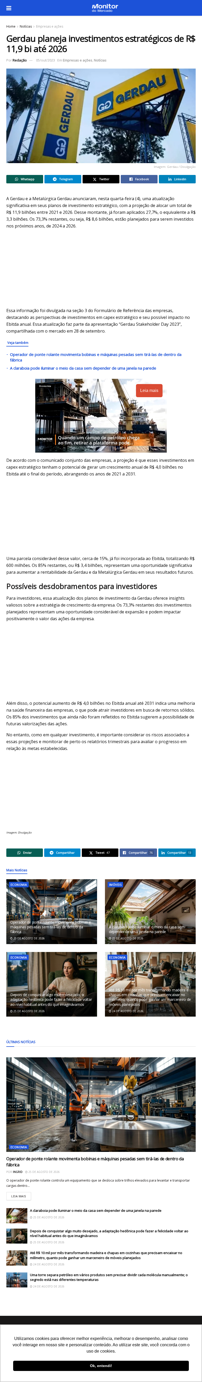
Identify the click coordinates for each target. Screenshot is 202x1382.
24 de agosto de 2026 (127, 1011)
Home (11, 26)
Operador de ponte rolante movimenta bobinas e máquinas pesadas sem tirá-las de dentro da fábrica (50, 927)
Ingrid (18, 1172)
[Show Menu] (8, 8)
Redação (20, 60)
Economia (19, 885)
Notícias (26, 26)
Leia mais (21, 1195)
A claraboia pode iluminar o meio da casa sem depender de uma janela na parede (83, 368)
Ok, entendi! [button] (101, 1366)
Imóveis (115, 885)
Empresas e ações (49, 26)
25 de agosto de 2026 (29, 938)
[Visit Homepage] (105, 8)
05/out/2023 (45, 60)
